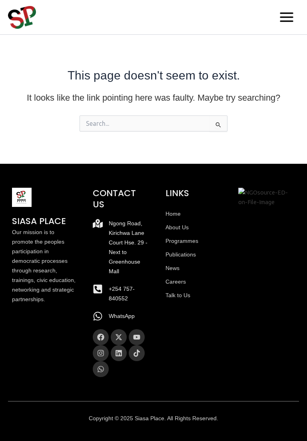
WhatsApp (122, 316)
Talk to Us (177, 295)
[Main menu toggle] (286, 17)
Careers (175, 281)
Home (173, 214)
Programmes (181, 241)
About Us (177, 227)
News (172, 268)
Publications (180, 254)
